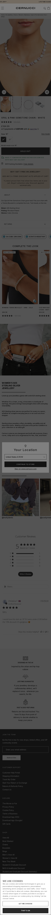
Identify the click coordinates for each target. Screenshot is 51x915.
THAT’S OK (25, 910)
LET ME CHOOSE (25, 904)
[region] (25, 894)
